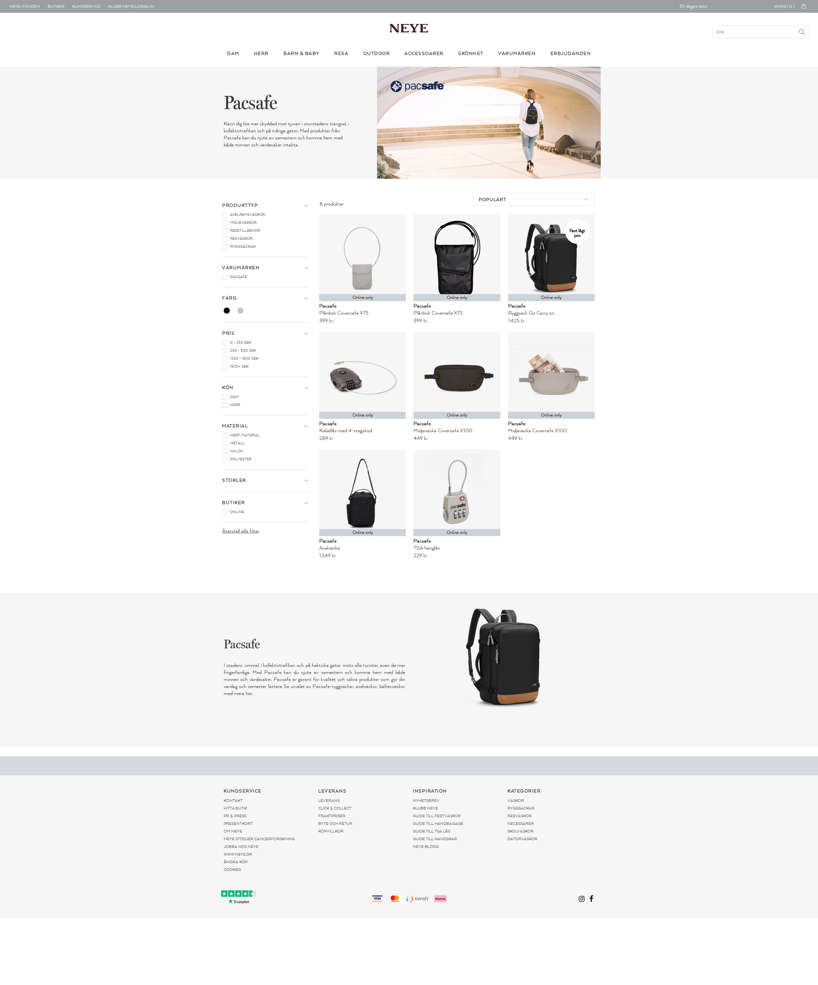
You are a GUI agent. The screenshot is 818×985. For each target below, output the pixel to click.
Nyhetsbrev (426, 800)
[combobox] (534, 199)
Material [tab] (235, 426)
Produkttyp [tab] (240, 205)
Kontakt (233, 800)
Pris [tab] (228, 333)
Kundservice (86, 6)
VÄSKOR (515, 800)
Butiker (56, 6)
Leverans (329, 800)
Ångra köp (236, 862)
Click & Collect (334, 808)
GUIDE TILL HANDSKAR (435, 839)
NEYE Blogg (426, 846)
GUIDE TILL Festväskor (437, 816)
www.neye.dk (238, 854)
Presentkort (238, 823)
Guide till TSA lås (431, 831)
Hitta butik (235, 808)
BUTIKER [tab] (233, 502)
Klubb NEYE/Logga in (131, 6)
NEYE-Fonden (25, 6)
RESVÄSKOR (519, 816)
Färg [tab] (229, 298)
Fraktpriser (331, 816)
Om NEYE (233, 831)
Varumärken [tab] (240, 267)
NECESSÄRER (520, 823)
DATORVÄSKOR (522, 839)
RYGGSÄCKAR (521, 808)
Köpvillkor (330, 831)
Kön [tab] (228, 387)
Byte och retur (335, 823)
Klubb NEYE (425, 808)
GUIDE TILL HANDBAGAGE (438, 823)
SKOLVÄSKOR (520, 831)
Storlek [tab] (234, 480)
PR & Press (235, 816)
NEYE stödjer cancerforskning (259, 839)
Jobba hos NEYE (241, 846)
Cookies (232, 869)
